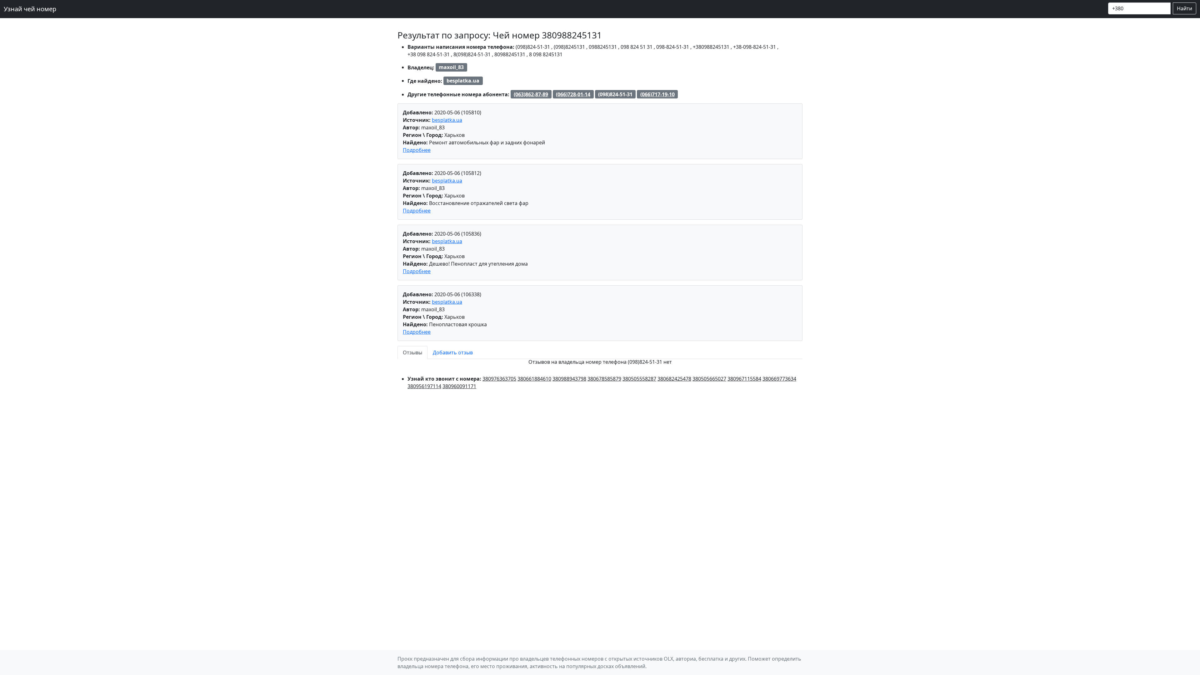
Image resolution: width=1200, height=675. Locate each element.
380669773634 (779, 378)
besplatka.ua (447, 120)
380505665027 (709, 378)
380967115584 (744, 378)
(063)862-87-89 (531, 94)
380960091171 (459, 386)
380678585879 (604, 378)
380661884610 (534, 378)
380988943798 (569, 378)
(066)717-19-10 (657, 94)
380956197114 (424, 386)
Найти (1184, 8)
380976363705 (499, 378)
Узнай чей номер (30, 9)
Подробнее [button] (417, 150)
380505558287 (639, 378)
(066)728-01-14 (573, 94)
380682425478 (674, 378)
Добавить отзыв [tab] (453, 352)
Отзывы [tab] (412, 352)
